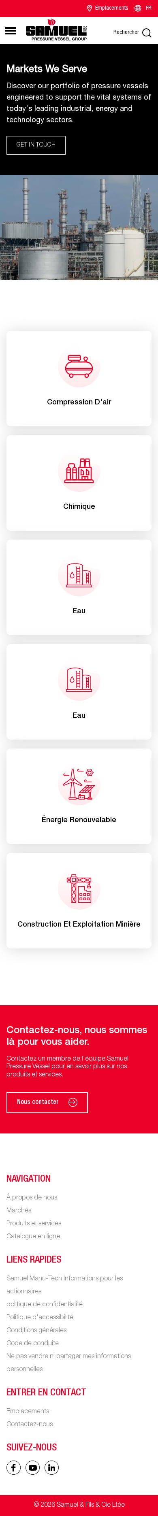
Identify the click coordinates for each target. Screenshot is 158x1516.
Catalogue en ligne (33, 1237)
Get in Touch (36, 145)
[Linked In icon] (33, 1468)
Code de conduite (32, 1344)
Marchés (18, 1211)
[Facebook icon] (13, 1468)
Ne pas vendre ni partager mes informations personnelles (68, 1363)
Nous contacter (38, 1102)
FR (149, 8)
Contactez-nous (29, 1425)
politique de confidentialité (44, 1305)
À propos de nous (31, 1198)
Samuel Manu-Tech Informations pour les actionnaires (64, 1285)
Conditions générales (36, 1331)
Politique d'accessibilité (39, 1318)
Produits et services (33, 1224)
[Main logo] (56, 29)
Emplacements (111, 8)
